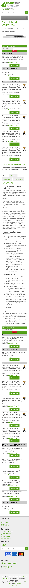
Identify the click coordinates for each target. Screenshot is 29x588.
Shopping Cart (5, 522)
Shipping (3, 544)
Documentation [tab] (18, 179)
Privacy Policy (17, 583)
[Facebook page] (12, 572)
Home (2, 521)
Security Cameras (5, 536)
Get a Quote (15, 65)
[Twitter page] (14, 572)
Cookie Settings (14, 585)
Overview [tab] (5, 176)
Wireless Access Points (7, 531)
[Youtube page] (17, 572)
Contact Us (4, 524)
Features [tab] (13, 176)
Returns (3, 545)
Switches (3, 535)
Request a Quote (13, 62)
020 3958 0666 (7, 9)
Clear (14, 51)
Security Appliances (6, 533)
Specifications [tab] (7, 179)
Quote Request (5, 525)
